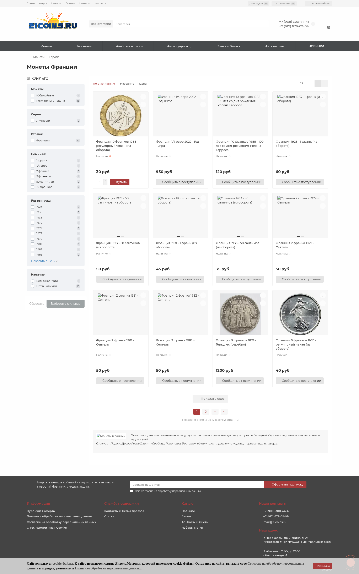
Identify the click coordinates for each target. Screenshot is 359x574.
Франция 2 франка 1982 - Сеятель (175, 342)
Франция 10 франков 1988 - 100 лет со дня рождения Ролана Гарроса (239, 146)
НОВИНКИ (316, 46)
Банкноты (84, 46)
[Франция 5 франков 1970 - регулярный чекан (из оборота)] (300, 314)
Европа (54, 57)
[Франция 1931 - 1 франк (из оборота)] (180, 217)
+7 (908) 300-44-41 (294, 22)
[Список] (324, 83)
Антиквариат (274, 46)
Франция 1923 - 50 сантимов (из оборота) (118, 245)
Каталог (188, 503)
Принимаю (323, 566)
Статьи (31, 3)
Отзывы (70, 3)
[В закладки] (143, 97)
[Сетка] (318, 83)
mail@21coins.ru (274, 522)
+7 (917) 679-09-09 (294, 26)
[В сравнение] (143, 104)
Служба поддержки (121, 503)
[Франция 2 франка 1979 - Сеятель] (300, 217)
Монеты (46, 46)
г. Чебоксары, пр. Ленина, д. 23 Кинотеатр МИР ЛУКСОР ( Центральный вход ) (297, 541)
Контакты (100, 3)
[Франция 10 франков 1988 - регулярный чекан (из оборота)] (120, 115)
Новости (56, 3)
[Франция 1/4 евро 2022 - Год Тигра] (180, 115)
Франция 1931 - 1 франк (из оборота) (176, 245)
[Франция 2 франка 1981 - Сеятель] (120, 314)
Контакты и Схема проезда (124, 511)
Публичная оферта (41, 511)
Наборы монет (192, 527)
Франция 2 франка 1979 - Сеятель (295, 245)
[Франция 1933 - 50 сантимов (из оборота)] (240, 217)
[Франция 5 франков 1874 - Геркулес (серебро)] (240, 314)
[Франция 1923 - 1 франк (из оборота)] (300, 115)
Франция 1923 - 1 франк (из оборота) (296, 144)
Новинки (85, 3)
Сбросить (36, 304)
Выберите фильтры (66, 304)
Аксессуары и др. (180, 46)
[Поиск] (264, 24)
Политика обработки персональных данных (59, 516)
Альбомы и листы (129, 46)
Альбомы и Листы (195, 522)
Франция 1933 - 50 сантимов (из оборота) (237, 245)
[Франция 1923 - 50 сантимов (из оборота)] (120, 217)
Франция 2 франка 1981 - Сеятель (115, 342)
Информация (38, 503)
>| (224, 412)
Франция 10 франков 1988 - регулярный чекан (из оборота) (117, 146)
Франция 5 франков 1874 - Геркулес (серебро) (236, 342)
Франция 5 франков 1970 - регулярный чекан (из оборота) (296, 344)
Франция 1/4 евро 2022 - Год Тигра (177, 144)
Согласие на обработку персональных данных (61, 522)
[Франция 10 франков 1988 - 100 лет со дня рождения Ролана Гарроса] (240, 115)
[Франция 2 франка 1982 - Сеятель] (180, 314)
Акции (43, 3)
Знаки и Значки (229, 46)
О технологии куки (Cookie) (47, 527)
